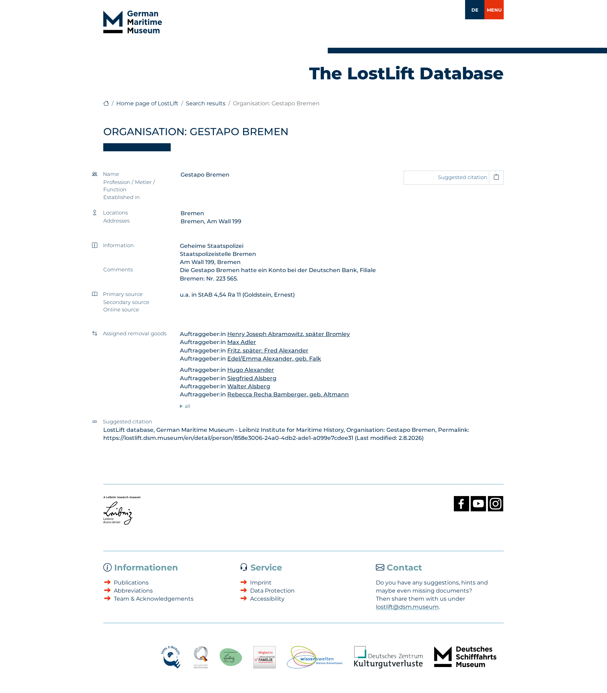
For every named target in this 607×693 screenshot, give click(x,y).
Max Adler (241, 342)
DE (474, 10)
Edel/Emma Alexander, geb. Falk (274, 358)
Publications (131, 582)
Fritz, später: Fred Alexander (267, 350)
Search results (206, 103)
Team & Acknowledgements (154, 598)
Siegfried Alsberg (251, 378)
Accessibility (267, 598)
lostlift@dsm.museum (407, 606)
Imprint (261, 582)
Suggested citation (462, 177)
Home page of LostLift (147, 103)
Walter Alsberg (248, 386)
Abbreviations (133, 590)
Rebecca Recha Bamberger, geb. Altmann (288, 394)
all (187, 406)
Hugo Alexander (250, 370)
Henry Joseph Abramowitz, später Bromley (288, 334)
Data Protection (272, 590)
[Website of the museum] (106, 103)
